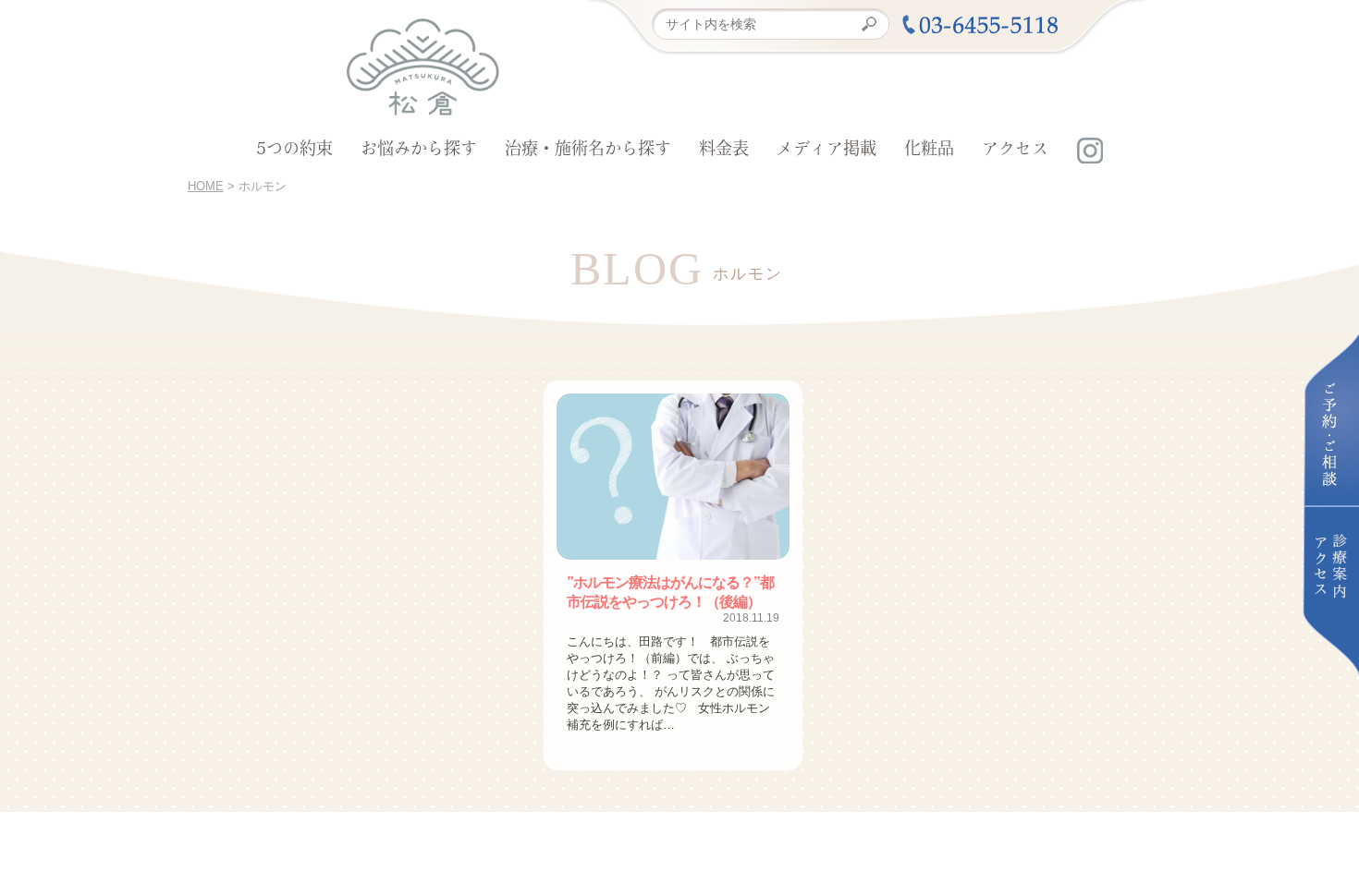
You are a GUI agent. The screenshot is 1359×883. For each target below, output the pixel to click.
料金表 (724, 150)
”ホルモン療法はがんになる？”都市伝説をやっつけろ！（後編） (670, 592)
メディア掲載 (826, 150)
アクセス (1015, 150)
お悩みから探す (419, 150)
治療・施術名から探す (588, 150)
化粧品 (929, 150)
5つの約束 (294, 150)
